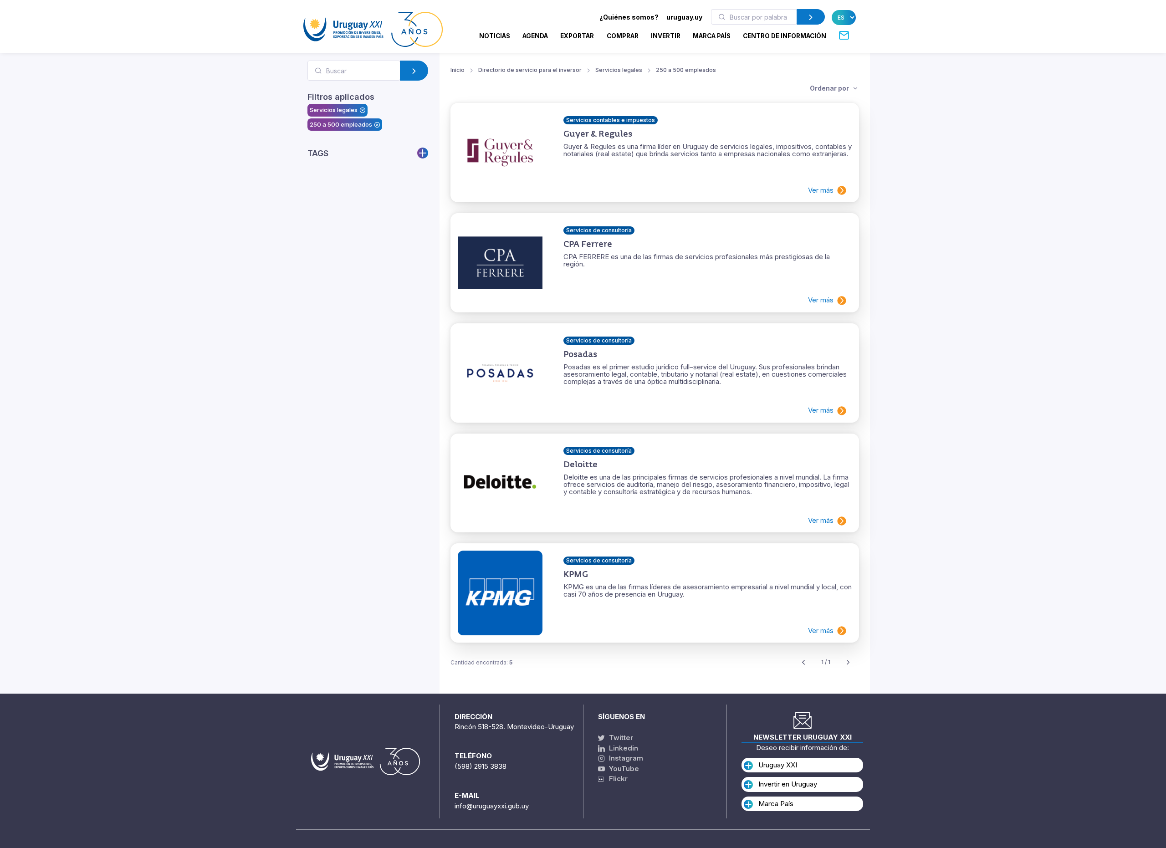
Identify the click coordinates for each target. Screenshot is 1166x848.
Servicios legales (334, 109)
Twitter (620, 737)
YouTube (623, 768)
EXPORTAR (577, 36)
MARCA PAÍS (712, 36)
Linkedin (622, 748)
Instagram (625, 758)
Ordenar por (830, 88)
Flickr (615, 778)
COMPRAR (623, 36)
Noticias (494, 36)
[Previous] (803, 662)
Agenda (535, 36)
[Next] (848, 662)
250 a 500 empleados (341, 124)
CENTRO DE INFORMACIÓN (784, 36)
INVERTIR (665, 36)
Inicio (457, 69)
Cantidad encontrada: (481, 662)
